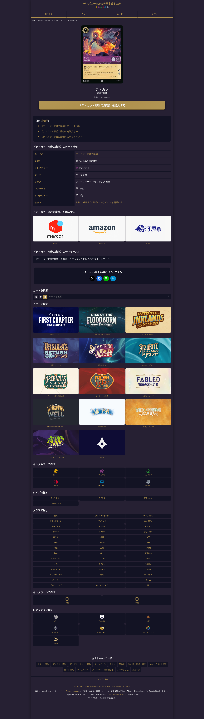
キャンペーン (100, 664)
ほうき (55, 537)
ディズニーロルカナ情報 (80, 664)
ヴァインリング (56, 585)
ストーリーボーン (102, 516)
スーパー (55, 580)
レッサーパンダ (102, 585)
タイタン (102, 564)
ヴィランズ (102, 521)
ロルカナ (49, 14)
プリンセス (148, 532)
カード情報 (69, 670)
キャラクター (56, 498)
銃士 (102, 553)
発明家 (148, 548)
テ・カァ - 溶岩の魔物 (87, 154)
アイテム (102, 498)
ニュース (136, 670)
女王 (148, 537)
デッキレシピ (123, 670)
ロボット (148, 569)
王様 (102, 548)
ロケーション (56, 503)
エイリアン (148, 521)
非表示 (44, 120)
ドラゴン (148, 526)
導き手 (102, 543)
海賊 (55, 548)
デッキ (84, 14)
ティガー (102, 526)
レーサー (102, 569)
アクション (148, 498)
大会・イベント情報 (158, 664)
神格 (55, 553)
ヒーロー (55, 532)
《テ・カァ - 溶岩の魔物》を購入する (102, 105)
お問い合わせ (116, 687)
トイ (102, 580)
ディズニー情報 (59, 664)
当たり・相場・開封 (137, 664)
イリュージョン (56, 575)
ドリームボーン (148, 516)
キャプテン (56, 526)
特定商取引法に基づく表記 (100, 687)
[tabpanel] (102, 54)
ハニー (102, 558)
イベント (155, 14)
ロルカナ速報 (43, 664)
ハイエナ (148, 564)
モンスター (148, 575)
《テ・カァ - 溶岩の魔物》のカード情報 (60, 126)
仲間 (102, 537)
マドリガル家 (56, 569)
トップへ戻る (103, 679)
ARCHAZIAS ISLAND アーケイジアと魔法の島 (99, 202)
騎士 (148, 558)
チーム (148, 580)
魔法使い (148, 553)
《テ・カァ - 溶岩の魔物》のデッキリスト (61, 137)
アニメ (112, 664)
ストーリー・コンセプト (103, 670)
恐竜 (102, 575)
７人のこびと (56, 558)
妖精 (55, 543)
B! (113, 278)
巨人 (55, 516)
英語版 (122, 664)
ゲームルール (83, 670)
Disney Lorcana (72, 691)
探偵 (148, 543)
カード (120, 14)
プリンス (102, 532)
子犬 (55, 564)
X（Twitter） (127, 687)
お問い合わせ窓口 (115, 694)
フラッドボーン (56, 521)
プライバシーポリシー (80, 687)
